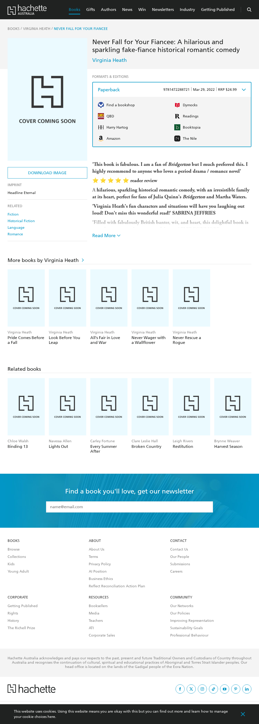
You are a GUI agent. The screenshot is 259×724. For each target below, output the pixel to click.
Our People (179, 557)
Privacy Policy (100, 564)
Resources (99, 597)
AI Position (98, 571)
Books (74, 9)
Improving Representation (192, 621)
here (51, 717)
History (13, 621)
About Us (96, 549)
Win (142, 9)
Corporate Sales (102, 635)
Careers (176, 571)
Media (94, 613)
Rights (13, 613)
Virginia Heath (109, 60)
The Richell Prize (21, 628)
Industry (187, 9)
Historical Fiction (21, 221)
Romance (15, 234)
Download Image (47, 172)
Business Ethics (101, 579)
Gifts (90, 9)
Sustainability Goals (186, 628)
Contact (178, 541)
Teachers (96, 621)
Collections (17, 557)
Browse (14, 549)
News (127, 9)
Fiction (13, 214)
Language (16, 227)
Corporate (18, 597)
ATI (91, 628)
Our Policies (180, 613)
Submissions (180, 564)
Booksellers (98, 606)
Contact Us (179, 549)
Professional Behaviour (189, 635)
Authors (108, 9)
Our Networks (181, 606)
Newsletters (163, 9)
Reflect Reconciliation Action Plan (117, 586)
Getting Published (218, 9)
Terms (93, 557)
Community (181, 597)
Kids (11, 564)
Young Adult (18, 571)
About (95, 541)
